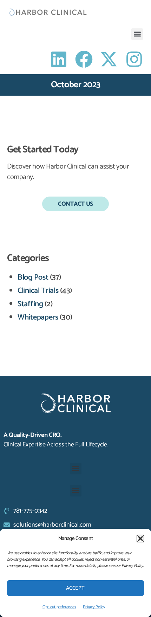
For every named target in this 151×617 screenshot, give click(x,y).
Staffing (30, 304)
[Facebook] (84, 59)
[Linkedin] (58, 59)
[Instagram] (134, 59)
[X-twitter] (109, 59)
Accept (75, 588)
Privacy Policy (94, 607)
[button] (140, 538)
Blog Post (33, 277)
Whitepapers (38, 317)
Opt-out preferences (59, 607)
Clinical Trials (38, 290)
